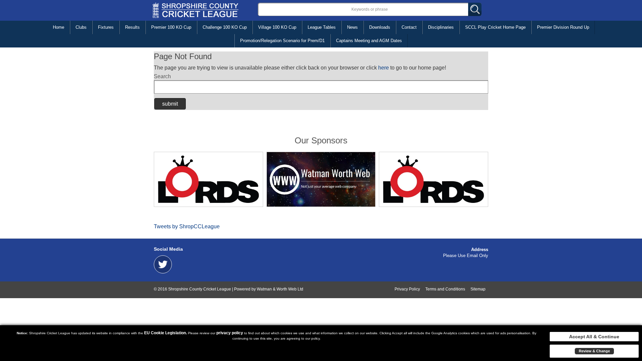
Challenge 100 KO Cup (225, 27)
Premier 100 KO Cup (171, 27)
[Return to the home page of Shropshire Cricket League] (195, 10)
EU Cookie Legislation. (165, 333)
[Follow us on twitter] (163, 264)
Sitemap (478, 289)
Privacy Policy (407, 289)
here (383, 68)
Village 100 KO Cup (277, 27)
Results (132, 27)
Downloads (379, 27)
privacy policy (229, 333)
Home (58, 27)
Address (479, 249)
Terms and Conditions (445, 289)
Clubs (81, 27)
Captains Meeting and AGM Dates (369, 40)
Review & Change (594, 351)
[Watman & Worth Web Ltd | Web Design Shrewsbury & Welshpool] (321, 179)
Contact (409, 27)
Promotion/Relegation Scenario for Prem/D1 (282, 40)
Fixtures (106, 27)
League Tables (322, 27)
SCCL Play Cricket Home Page (495, 27)
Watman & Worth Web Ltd (280, 289)
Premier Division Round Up (563, 27)
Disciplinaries (441, 27)
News (352, 27)
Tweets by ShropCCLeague (187, 226)
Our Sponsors (321, 140)
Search (162, 76)
